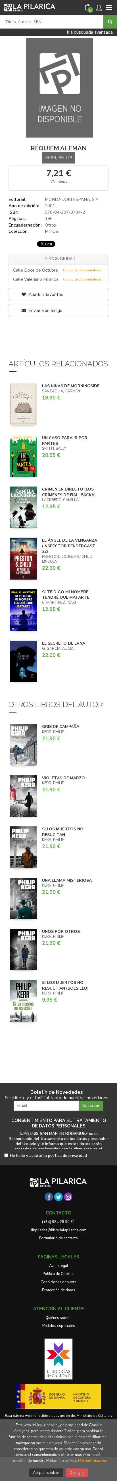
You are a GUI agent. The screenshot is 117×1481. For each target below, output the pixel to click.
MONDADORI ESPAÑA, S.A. (72, 199)
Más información (92, 1460)
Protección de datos (58, 1290)
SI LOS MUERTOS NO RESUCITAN (62, 832)
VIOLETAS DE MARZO (63, 778)
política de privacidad (67, 1155)
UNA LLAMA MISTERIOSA (67, 880)
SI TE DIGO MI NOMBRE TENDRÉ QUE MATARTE (65, 594)
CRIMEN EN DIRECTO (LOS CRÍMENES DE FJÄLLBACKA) (69, 492)
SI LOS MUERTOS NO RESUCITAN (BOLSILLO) (65, 985)
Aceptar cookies (46, 1472)
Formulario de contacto (58, 1238)
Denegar (77, 1472)
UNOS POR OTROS (61, 931)
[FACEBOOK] (49, 1197)
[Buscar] (110, 22)
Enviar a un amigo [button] (44, 310)
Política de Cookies (58, 1273)
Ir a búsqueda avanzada (90, 32)
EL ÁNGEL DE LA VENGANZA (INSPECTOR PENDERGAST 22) (69, 546)
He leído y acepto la (48, 1155)
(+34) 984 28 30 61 (58, 1221)
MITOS (51, 231)
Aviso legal (58, 1265)
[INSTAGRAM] (68, 1197)
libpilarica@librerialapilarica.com (58, 1230)
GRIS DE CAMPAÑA (60, 726)
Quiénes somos (58, 1317)
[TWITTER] (58, 1197)
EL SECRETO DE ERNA (63, 643)
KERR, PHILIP (58, 158)
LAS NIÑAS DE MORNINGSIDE (70, 386)
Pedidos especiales (58, 1325)
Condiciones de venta (58, 1282)
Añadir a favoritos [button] (45, 294)
